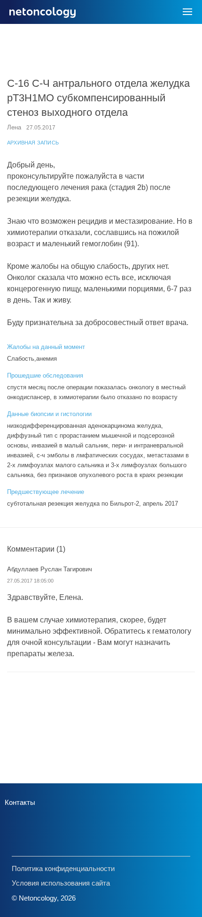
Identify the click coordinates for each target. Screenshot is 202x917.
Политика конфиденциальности (63, 868)
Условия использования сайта (61, 883)
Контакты (20, 802)
